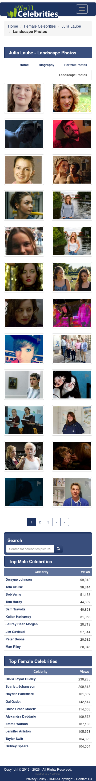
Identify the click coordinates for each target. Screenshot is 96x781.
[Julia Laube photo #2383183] (24, 205)
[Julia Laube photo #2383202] (24, 277)
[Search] (58, 549)
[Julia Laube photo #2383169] (24, 420)
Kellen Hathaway (18, 616)
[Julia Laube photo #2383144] (24, 98)
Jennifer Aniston (18, 731)
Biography (46, 65)
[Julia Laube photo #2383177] (72, 205)
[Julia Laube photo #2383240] (24, 456)
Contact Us (84, 778)
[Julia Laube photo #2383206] (72, 313)
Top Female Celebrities (33, 661)
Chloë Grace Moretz (21, 708)
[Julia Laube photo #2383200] (72, 241)
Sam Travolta (16, 609)
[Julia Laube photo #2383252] (72, 277)
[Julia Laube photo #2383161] (72, 98)
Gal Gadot (13, 701)
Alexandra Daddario (21, 716)
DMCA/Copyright (61, 778)
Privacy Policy (36, 778)
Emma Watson (17, 723)
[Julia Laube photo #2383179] (72, 456)
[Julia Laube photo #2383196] (24, 313)
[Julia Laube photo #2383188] (24, 492)
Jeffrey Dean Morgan (22, 624)
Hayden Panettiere (20, 693)
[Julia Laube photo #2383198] (72, 348)
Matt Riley (13, 646)
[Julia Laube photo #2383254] (72, 134)
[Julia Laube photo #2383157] (24, 134)
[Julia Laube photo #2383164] (24, 348)
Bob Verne (13, 594)
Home (24, 65)
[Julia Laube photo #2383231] (72, 384)
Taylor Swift (14, 738)
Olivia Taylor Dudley (21, 678)
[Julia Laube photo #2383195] (72, 420)
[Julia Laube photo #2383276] (72, 492)
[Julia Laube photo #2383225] (24, 384)
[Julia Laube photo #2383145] (24, 169)
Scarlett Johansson (20, 686)
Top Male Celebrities (30, 561)
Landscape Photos (73, 75)
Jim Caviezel (15, 631)
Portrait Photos (75, 65)
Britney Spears (17, 746)
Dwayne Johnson (19, 579)
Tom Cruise (14, 586)
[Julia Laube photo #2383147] (24, 241)
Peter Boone (15, 639)
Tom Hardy (14, 601)
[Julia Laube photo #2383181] (72, 169)
